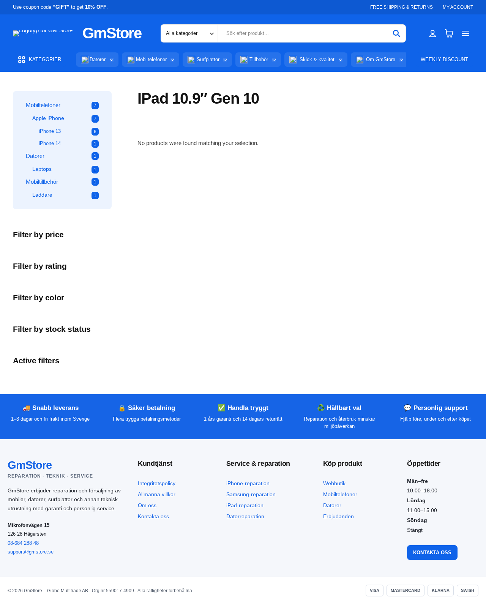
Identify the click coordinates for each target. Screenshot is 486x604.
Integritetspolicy (156, 483)
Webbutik (334, 483)
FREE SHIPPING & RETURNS (401, 7)
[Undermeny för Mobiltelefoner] (172, 60)
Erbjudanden (338, 516)
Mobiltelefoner (340, 494)
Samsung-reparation (251, 494)
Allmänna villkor (156, 494)
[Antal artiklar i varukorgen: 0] (449, 33)
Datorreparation (245, 516)
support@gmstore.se (31, 552)
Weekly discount (444, 59)
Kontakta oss (153, 516)
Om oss (147, 505)
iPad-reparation (245, 505)
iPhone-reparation (248, 483)
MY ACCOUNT (458, 7)
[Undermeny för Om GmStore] (401, 60)
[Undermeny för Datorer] (112, 60)
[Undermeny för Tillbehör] (274, 60)
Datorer (332, 505)
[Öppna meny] (465, 33)
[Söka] (396, 33)
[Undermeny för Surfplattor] (225, 60)
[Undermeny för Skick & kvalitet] (340, 60)
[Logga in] (432, 33)
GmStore (111, 33)
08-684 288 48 (23, 543)
